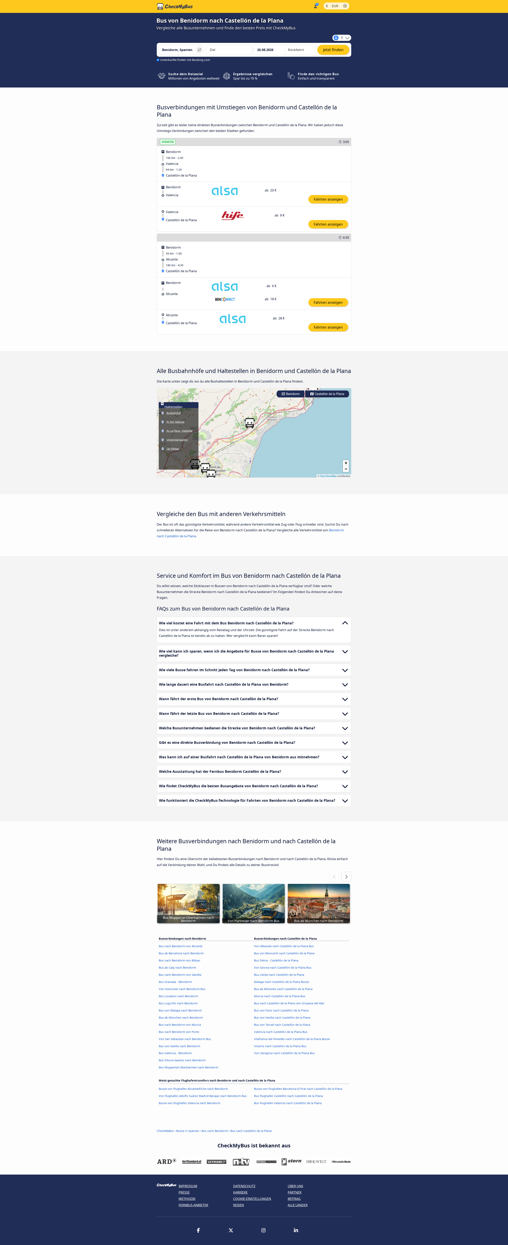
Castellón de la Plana (329, 394)
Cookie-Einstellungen (252, 1199)
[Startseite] (175, 6)
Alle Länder (298, 1205)
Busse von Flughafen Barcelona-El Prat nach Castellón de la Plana (298, 1089)
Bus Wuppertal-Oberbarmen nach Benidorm (188, 1067)
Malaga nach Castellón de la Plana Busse (281, 982)
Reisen (238, 1205)
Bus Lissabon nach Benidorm (178, 996)
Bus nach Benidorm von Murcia (180, 1025)
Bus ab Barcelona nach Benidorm (181, 953)
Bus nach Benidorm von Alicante (180, 946)
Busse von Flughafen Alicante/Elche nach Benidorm (193, 1089)
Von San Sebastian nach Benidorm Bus (185, 1039)
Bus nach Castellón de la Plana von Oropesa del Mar (289, 1003)
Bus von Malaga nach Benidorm (180, 1010)
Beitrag (294, 1199)
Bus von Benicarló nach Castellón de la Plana (284, 953)
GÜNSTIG (168, 142)
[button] (211, 475)
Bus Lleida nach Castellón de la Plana (279, 975)
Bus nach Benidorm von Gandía (180, 975)
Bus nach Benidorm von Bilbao (179, 960)
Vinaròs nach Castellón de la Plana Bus (280, 1046)
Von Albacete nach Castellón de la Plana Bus (284, 946)
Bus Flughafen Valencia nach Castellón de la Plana (288, 1103)
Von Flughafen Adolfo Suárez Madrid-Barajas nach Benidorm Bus (203, 1096)
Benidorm (292, 394)
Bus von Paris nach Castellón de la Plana (281, 1010)
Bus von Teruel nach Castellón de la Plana (282, 1025)
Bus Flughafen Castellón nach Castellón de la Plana (288, 1096)
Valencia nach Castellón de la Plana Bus (280, 1032)
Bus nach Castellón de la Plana (251, 1131)
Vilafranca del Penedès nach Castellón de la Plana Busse (292, 1039)
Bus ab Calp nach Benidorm (177, 967)
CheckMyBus (165, 1131)
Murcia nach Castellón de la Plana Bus (279, 996)
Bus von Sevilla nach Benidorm (179, 1046)
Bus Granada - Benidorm (175, 982)
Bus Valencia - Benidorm (175, 1053)
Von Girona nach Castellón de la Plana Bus (282, 967)
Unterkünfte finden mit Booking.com (185, 60)
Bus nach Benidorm (215, 1131)
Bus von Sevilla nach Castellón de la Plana (282, 1017)
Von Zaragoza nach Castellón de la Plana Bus (284, 1053)
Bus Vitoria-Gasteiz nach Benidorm (182, 1060)
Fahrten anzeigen (328, 199)
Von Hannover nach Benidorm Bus (182, 989)
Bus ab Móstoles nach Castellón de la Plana (283, 989)
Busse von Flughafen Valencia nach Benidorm (189, 1103)
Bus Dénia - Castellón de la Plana (276, 960)
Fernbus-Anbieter (193, 1205)
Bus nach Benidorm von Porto (179, 1032)
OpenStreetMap (328, 476)
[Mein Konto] (315, 6)
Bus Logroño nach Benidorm (178, 1003)
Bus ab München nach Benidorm (181, 1017)
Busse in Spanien (187, 1131)
